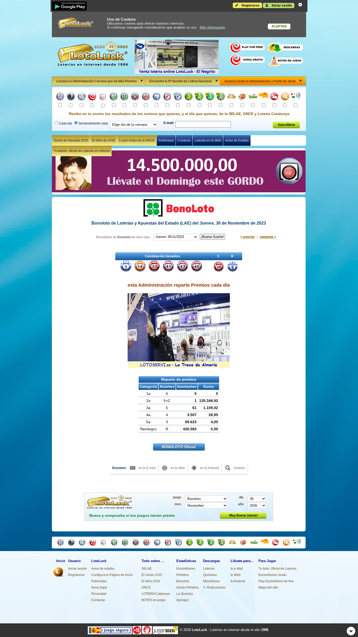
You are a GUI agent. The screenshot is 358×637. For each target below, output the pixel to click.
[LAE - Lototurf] (167, 97)
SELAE (147, 568)
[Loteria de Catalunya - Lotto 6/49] (274, 97)
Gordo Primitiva (187, 587)
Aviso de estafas (103, 568)
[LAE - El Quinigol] (156, 97)
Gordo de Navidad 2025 (71, 140)
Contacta (184, 140)
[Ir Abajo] (351, 631)
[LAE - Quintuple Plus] (177, 97)
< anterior (247, 237)
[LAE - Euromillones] (92, 97)
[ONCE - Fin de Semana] (220, 97)
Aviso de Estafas (237, 140)
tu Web (236, 575)
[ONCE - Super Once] (242, 97)
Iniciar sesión (281, 5)
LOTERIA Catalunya (156, 594)
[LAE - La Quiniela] (145, 97)
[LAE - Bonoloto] (124, 97)
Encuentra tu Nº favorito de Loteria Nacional (180, 81)
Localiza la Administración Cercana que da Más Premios (96, 81)
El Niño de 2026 (103, 140)
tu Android (238, 581)
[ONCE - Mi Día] (263, 97)
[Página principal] (58, 576)
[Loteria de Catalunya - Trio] (285, 97)
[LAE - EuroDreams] (102, 97)
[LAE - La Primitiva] (113, 97)
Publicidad (166, 140)
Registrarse (250, 5)
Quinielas (210, 575)
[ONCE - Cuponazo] (210, 97)
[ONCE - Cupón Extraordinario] (199, 97)
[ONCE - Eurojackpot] (231, 97)
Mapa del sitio (268, 587)
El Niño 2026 (151, 581)
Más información (212, 27)
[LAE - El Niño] (81, 97)
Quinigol (182, 600)
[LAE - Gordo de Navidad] (71, 97)
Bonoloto (182, 581)
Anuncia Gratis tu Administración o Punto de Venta (260, 81)
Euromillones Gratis (272, 575)
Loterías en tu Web (207, 140)
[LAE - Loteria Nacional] (60, 97)
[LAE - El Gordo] (135, 97)
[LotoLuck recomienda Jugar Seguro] (110, 630)
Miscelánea (211, 581)
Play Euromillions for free (276, 581)
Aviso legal (99, 587)
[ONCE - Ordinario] (188, 97)
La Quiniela (184, 594)
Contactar (98, 600)
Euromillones (185, 568)
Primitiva (182, 575)
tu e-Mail (237, 568)
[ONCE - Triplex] (252, 97)
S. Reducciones (214, 587)
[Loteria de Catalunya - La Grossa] (295, 97)
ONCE (146, 587)
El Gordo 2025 (152, 575)
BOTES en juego (153, 600)
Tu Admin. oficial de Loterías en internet (82, 151)
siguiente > (268, 237)
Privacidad (98, 594)
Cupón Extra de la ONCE (137, 140)
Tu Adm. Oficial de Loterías (277, 568)
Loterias (209, 568)
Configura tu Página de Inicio (112, 575)
